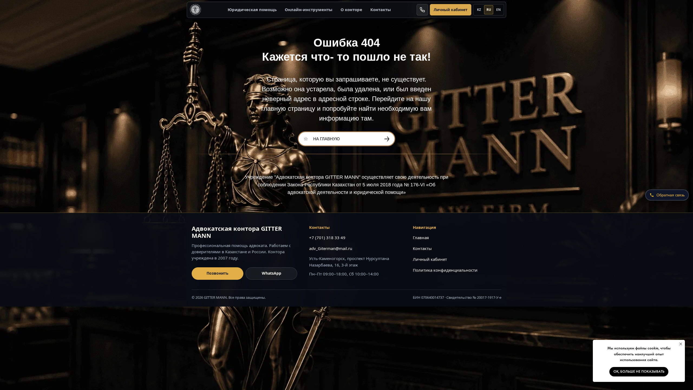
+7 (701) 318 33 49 (327, 237)
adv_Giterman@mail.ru (330, 248)
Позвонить (217, 273)
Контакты (380, 9)
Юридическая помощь (252, 9)
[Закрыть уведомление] (681, 344)
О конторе (351, 9)
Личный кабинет (451, 9)
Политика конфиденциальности (445, 270)
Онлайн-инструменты (308, 9)
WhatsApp (271, 273)
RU (488, 9)
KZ (479, 9)
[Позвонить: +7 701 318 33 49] (422, 9)
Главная (421, 237)
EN (498, 9)
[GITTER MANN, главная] (195, 9)
